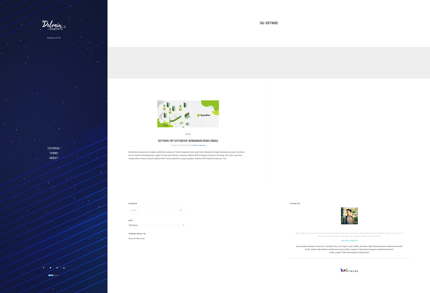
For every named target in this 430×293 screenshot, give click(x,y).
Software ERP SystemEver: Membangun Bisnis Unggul (188, 141)
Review (188, 134)
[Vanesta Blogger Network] (349, 270)
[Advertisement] (175, 62)
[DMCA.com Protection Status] (53, 275)
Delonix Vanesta (199, 145)
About (53, 158)
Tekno (54, 153)
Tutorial (53, 148)
